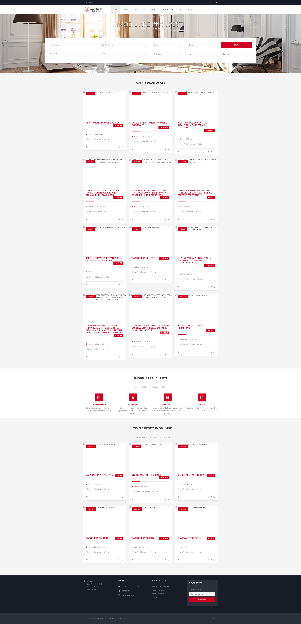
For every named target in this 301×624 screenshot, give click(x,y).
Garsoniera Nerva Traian (100, 475)
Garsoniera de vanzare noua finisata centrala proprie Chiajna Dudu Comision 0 (103, 192)
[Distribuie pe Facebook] (162, 149)
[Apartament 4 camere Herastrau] (196, 295)
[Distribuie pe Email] (122, 147)
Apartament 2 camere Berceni (103, 122)
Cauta (237, 45)
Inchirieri (139, 9)
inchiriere (137, 161)
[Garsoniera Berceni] (150, 507)
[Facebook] (216, 2)
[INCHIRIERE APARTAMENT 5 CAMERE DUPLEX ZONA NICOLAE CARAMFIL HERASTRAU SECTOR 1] (150, 296)
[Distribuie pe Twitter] (119, 147)
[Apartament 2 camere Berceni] (104, 92)
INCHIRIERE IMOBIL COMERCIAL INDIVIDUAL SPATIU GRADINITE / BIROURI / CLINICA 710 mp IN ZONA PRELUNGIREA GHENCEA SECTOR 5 (104, 329)
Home (115, 9)
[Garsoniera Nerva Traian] (104, 444)
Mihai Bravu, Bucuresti (189, 206)
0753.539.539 (88, 2)
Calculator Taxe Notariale (160, 586)
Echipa (181, 9)
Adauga (152, 9)
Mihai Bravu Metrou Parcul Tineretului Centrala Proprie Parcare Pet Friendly (195, 192)
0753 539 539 (126, 591)
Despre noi (167, 9)
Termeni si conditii (110, 618)
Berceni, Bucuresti (95, 134)
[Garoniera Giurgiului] (104, 507)
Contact (191, 9)
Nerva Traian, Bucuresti (97, 484)
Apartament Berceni (189, 538)
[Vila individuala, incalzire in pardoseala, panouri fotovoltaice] (196, 228)
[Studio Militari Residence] (150, 444)
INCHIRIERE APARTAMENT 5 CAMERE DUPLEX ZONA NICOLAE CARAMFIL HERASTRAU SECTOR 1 (150, 328)
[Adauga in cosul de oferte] (86, 147)
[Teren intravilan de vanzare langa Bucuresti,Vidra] (104, 227)
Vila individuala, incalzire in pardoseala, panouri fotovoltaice (194, 260)
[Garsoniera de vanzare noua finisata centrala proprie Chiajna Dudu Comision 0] (104, 161)
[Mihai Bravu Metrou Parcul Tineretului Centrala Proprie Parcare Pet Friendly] (196, 161)
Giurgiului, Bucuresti (96, 547)
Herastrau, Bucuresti (142, 206)
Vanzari (126, 9)
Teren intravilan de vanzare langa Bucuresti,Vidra (102, 259)
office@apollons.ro (128, 595)
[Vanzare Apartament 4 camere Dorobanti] (150, 92)
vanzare (90, 94)
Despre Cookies (122, 618)
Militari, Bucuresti (141, 267)
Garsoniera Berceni (143, 538)
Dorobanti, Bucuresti (142, 136)
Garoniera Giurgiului (98, 538)
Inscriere (202, 600)
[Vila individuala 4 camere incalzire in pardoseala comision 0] (196, 93)
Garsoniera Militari (143, 258)
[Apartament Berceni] (196, 507)
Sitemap (155, 597)
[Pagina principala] (94, 9)
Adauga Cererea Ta (158, 590)
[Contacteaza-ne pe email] (213, 2)
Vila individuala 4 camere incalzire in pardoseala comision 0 (192, 125)
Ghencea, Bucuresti (96, 344)
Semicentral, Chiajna (96, 206)
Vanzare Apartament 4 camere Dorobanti (149, 123)
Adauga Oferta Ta (158, 594)
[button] (73, 45)
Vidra (90, 272)
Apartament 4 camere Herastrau (190, 326)
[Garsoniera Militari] (150, 227)
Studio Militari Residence (146, 475)
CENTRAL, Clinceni (187, 274)
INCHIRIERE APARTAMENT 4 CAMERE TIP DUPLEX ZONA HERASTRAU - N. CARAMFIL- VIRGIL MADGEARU (150, 192)
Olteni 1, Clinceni (187, 139)
